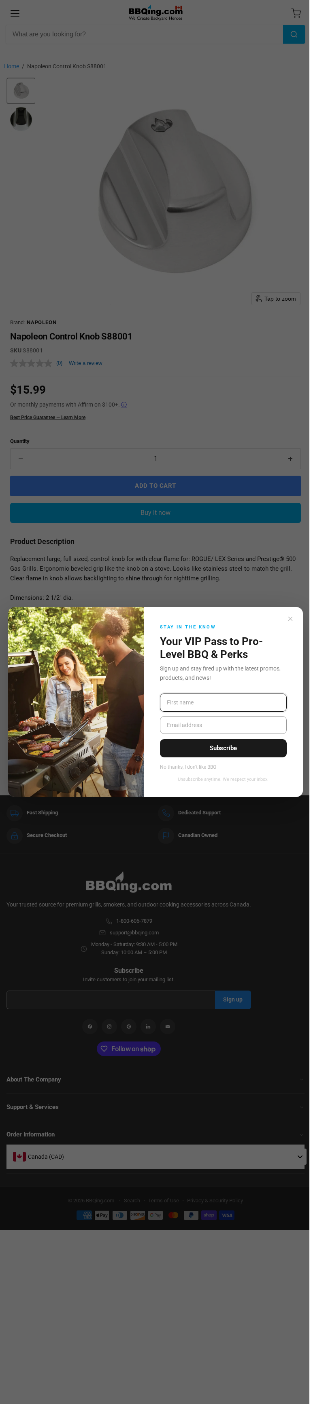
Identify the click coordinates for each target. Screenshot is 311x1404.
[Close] (290, 619)
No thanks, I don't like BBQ (188, 767)
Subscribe (223, 748)
